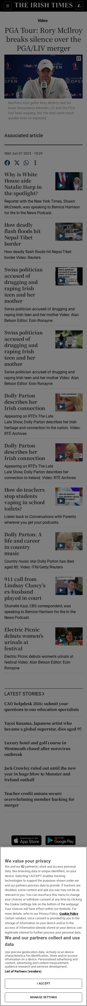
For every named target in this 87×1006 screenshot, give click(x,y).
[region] (43, 926)
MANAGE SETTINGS (43, 997)
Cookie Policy (68, 913)
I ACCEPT (43, 983)
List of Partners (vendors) (23, 971)
